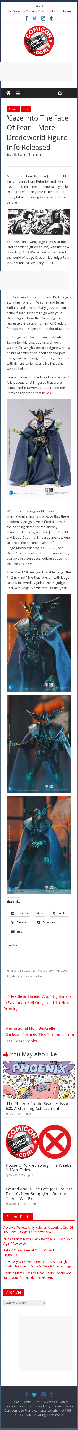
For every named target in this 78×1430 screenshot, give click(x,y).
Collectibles (49, 1402)
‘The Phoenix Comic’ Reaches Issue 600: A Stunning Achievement (37, 1106)
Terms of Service (63, 1406)
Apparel (11, 1406)
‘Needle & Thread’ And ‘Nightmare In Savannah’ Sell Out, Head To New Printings (37, 1003)
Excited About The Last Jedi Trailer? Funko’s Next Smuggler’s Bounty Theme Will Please (39, 1193)
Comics (13, 109)
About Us (25, 1406)
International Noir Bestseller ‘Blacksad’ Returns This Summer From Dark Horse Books (38, 1035)
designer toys (20, 976)
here (45, 393)
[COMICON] (39, 27)
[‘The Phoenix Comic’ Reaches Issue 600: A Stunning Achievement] (39, 1064)
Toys (26, 109)
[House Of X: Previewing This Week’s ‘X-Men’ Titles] (39, 1125)
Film (36, 1402)
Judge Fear (37, 976)
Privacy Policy (42, 1406)
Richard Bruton (45, 971)
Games (64, 1402)
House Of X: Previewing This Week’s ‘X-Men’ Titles (39, 1168)
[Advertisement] (45, 1343)
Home (15, 1402)
